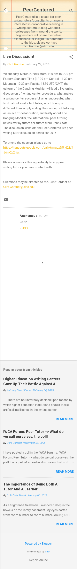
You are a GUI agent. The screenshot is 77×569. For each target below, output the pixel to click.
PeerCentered (38, 10)
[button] (71, 57)
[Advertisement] (38, 325)
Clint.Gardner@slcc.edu (18, 187)
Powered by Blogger (38, 543)
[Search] (71, 11)
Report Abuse (38, 560)
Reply (24, 228)
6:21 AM (43, 215)
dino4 (47, 551)
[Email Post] (5, 201)
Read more (65, 419)
